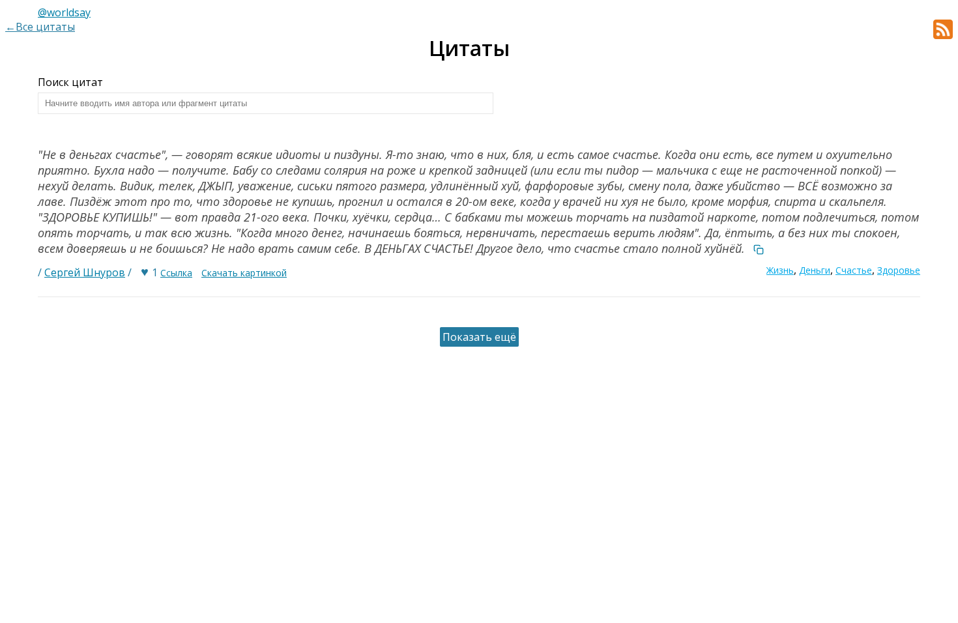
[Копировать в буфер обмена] (758, 248)
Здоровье (898, 270)
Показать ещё (479, 337)
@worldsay (64, 12)
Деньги (814, 270)
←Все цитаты (40, 27)
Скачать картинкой (244, 273)
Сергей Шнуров (84, 272)
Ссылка (176, 273)
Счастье (853, 270)
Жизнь (780, 270)
